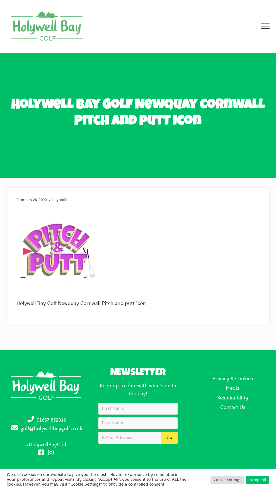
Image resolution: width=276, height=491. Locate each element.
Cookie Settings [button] (227, 480)
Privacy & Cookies (232, 379)
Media (233, 388)
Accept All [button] (258, 480)
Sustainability (232, 398)
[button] (265, 26)
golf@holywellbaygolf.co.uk (51, 429)
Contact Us (232, 407)
